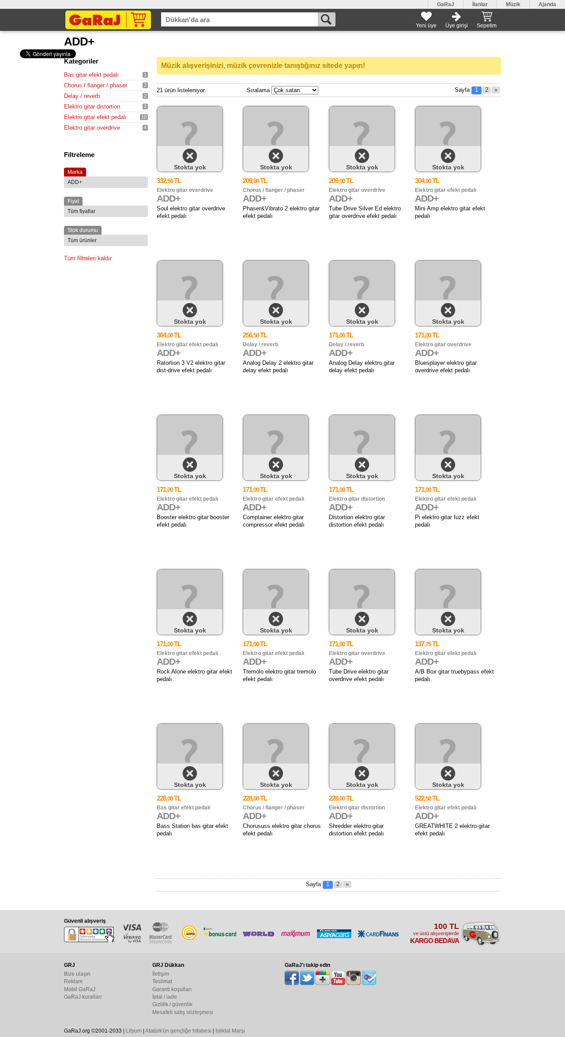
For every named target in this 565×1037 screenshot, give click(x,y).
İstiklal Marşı (230, 1031)
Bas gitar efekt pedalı (91, 74)
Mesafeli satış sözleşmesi (182, 1012)
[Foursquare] (369, 978)
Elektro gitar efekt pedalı (95, 117)
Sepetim (487, 25)
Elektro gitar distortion (92, 106)
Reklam (73, 981)
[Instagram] (354, 978)
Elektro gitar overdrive (92, 127)
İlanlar (480, 4)
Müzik (513, 4)
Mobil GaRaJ (79, 989)
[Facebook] (292, 978)
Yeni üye (426, 25)
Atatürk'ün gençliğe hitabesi (178, 1031)
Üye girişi (456, 25)
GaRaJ (445, 4)
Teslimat (162, 981)
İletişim (160, 974)
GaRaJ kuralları (83, 997)
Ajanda (547, 4)
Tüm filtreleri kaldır (88, 258)
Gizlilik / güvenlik (172, 1004)
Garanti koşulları (172, 989)
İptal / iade (164, 997)
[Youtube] (338, 978)
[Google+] (323, 978)
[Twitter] (307, 978)
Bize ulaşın (77, 974)
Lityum (134, 1031)
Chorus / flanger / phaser (95, 85)
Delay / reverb (82, 96)
